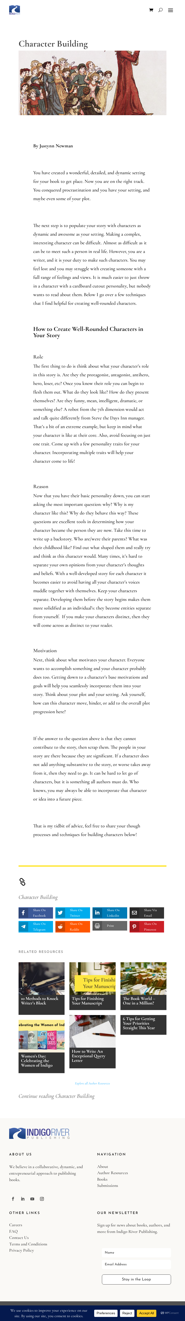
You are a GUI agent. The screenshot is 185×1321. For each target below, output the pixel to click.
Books (102, 1179)
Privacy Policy (21, 1250)
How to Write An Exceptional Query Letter (88, 1055)
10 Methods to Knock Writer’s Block (39, 1001)
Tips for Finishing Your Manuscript (88, 1001)
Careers (15, 1224)
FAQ (13, 1231)
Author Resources (112, 1172)
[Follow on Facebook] (13, 1199)
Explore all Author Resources (92, 1083)
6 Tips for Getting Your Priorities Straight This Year (139, 1023)
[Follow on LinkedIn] (22, 1199)
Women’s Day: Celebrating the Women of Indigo (37, 1060)
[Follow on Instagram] (42, 1199)
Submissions (107, 1185)
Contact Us (19, 1237)
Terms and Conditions (28, 1244)
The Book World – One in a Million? (139, 1001)
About (102, 1166)
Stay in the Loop (136, 1279)
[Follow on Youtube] (32, 1199)
